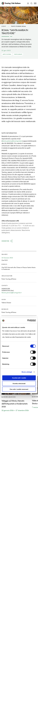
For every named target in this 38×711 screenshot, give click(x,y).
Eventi (4, 26)
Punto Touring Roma (18, 26)
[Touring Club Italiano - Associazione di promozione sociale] (11, 3)
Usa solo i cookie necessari (19, 389)
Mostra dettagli (27, 372)
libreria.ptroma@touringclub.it (12, 141)
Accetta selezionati (19, 383)
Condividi (5, 241)
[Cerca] (31, 3)
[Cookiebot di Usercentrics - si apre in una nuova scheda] (27, 320)
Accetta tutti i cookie (19, 378)
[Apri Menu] (35, 3)
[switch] (33, 352)
